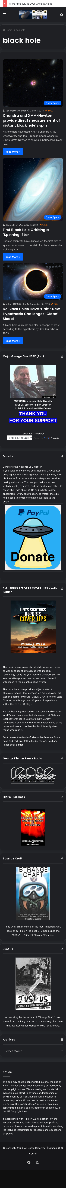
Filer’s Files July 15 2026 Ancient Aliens (30, 3)
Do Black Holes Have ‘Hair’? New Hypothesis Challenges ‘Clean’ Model (31, 313)
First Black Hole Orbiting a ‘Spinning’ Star (26, 232)
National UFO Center (15, 110)
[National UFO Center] (33, 14)
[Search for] (61, 16)
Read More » (12, 151)
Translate (55, 438)
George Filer (11, 225)
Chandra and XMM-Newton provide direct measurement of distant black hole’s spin (31, 120)
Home (8, 29)
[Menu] (4, 16)
